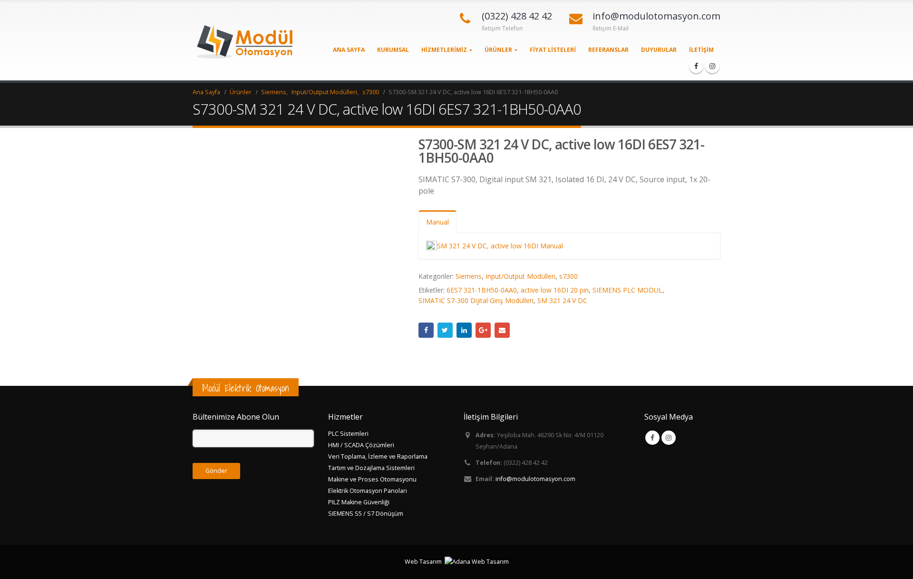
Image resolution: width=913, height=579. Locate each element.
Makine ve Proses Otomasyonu (372, 479)
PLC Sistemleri (348, 434)
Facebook (426, 330)
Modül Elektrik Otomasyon (245, 388)
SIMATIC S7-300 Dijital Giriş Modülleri (476, 300)
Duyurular (659, 50)
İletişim (701, 50)
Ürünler (498, 50)
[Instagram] (712, 66)
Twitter (445, 330)
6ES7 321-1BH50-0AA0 (482, 289)
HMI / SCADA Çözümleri (361, 445)
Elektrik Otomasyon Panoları (367, 491)
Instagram (668, 438)
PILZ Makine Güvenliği (358, 502)
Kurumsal (393, 50)
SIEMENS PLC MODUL (627, 289)
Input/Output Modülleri (520, 276)
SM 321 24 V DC (562, 300)
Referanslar (608, 50)
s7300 (568, 276)
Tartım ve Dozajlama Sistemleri (371, 468)
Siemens (469, 276)
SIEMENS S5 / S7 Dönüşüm (365, 514)
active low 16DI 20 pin (555, 289)
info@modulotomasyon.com (535, 479)
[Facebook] (696, 66)
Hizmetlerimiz (444, 50)
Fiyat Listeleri (553, 50)
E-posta (502, 330)
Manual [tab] (437, 221)
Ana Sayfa (349, 50)
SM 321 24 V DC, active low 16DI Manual (500, 245)
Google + (483, 330)
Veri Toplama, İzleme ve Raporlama (377, 456)
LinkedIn (464, 330)
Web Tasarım (423, 562)
